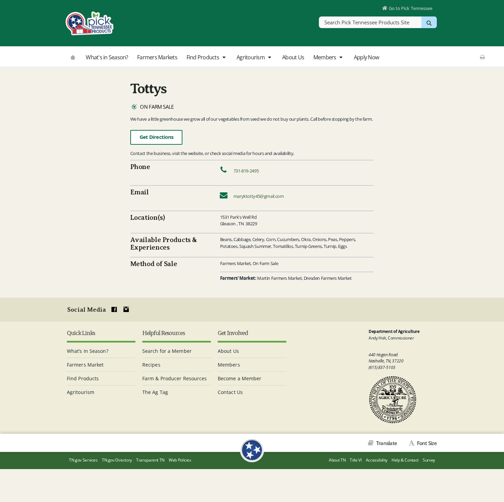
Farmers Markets (157, 57)
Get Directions (156, 137)
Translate (386, 443)
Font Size (426, 443)
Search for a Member (167, 351)
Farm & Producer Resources (174, 378)
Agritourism (251, 57)
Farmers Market (85, 364)
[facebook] (114, 310)
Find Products (203, 57)
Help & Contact (405, 460)
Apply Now (366, 57)
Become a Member (240, 378)
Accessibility (376, 460)
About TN (337, 460)
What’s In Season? (87, 351)
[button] (223, 58)
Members (325, 57)
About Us (293, 57)
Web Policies (180, 460)
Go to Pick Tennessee (410, 8)
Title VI (355, 460)
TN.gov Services (83, 460)
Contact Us (230, 392)
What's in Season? (107, 57)
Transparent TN (150, 460)
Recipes (151, 364)
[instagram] (126, 310)
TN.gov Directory (117, 460)
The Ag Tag (155, 392)
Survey (429, 460)
